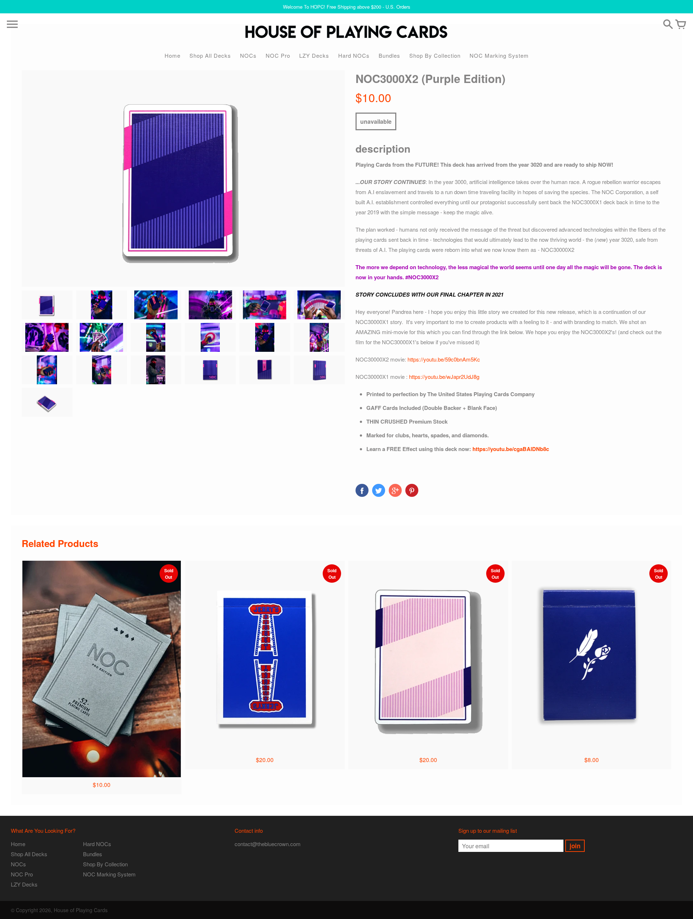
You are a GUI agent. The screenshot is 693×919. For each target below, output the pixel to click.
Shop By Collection (435, 55)
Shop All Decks (210, 55)
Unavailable (376, 121)
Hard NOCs (354, 55)
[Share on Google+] (395, 490)
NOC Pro (278, 55)
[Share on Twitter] (378, 490)
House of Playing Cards (81, 910)
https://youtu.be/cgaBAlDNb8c (510, 449)
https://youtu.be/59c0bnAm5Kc (443, 359)
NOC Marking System (499, 55)
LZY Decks (314, 55)
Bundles (389, 55)
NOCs (248, 55)
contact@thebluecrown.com (268, 844)
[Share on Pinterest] (411, 490)
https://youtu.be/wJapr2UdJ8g (444, 376)
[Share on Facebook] (362, 490)
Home (172, 55)
